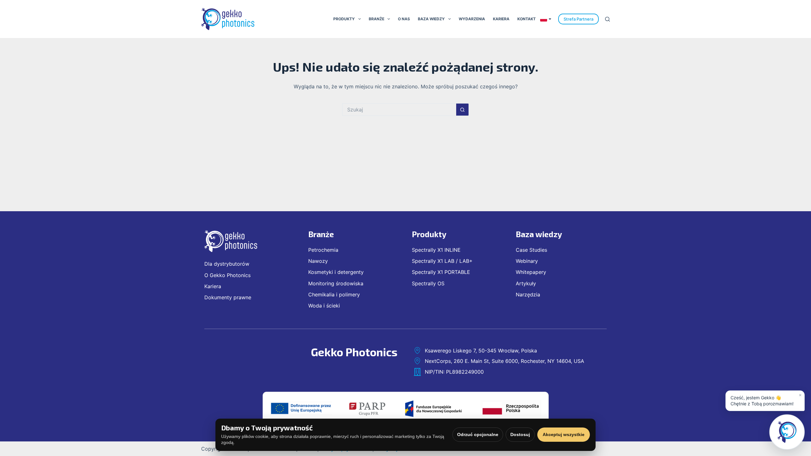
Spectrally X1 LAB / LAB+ (442, 261)
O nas (404, 18)
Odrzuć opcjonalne (477, 434)
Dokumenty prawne (227, 297)
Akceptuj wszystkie (563, 434)
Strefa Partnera (578, 19)
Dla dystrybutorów (226, 264)
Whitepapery (531, 272)
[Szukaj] (607, 19)
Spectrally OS (428, 283)
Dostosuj (520, 434)
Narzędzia (528, 294)
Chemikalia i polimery (334, 294)
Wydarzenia (472, 18)
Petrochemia (323, 250)
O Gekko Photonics (227, 275)
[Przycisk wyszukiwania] (462, 109)
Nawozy (318, 261)
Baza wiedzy (431, 18)
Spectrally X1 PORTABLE (441, 272)
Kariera (501, 18)
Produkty (344, 18)
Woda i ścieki (324, 305)
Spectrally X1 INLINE (436, 250)
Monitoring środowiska (335, 283)
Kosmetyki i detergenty (336, 272)
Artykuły (526, 283)
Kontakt (526, 18)
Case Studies (531, 250)
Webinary (527, 261)
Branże (376, 18)
